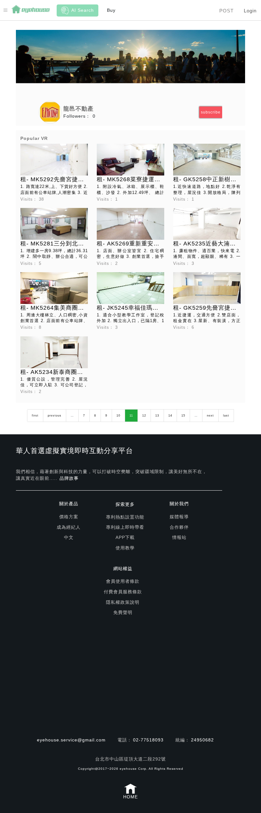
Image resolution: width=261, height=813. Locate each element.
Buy (111, 10)
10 (118, 415)
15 (183, 415)
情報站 (179, 537)
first (35, 415)
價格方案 (68, 516)
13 (157, 415)
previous (54, 415)
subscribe (211, 112)
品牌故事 (69, 478)
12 (144, 415)
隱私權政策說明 (122, 602)
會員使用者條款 (122, 581)
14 (170, 415)
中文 (69, 537)
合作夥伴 (179, 527)
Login (250, 10)
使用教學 (125, 547)
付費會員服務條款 (123, 591)
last (226, 415)
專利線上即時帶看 (125, 527)
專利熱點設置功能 (125, 517)
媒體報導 (179, 516)
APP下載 (125, 537)
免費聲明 (122, 612)
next (210, 415)
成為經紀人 (69, 527)
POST (226, 10)
